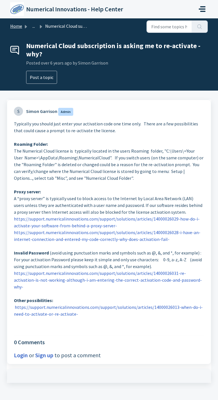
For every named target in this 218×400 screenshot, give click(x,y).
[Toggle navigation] (202, 9)
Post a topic (41, 77)
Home (16, 26)
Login (21, 355)
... (33, 26)
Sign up (44, 355)
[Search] (200, 26)
